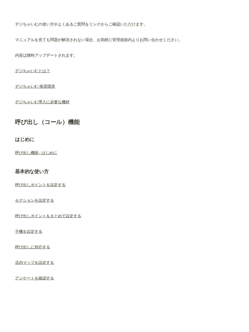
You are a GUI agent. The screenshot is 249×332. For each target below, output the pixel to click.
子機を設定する (28, 231)
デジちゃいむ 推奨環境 (35, 86)
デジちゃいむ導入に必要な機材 (42, 102)
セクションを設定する (34, 200)
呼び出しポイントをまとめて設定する (48, 216)
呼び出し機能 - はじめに (36, 153)
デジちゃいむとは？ (32, 71)
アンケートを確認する (34, 278)
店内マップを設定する (34, 263)
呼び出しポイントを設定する (40, 185)
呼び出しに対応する (32, 247)
